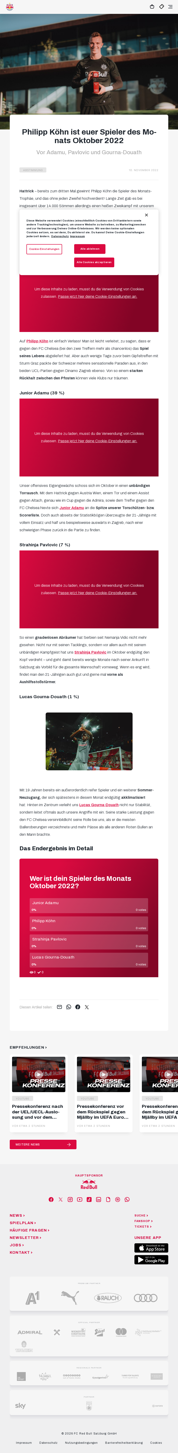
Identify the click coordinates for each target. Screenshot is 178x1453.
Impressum (77, 236)
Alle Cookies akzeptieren (94, 262)
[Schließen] (146, 215)
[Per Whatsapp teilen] (68, 1007)
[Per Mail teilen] (59, 1007)
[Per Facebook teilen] (77, 1007)
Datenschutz (60, 236)
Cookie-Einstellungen (44, 249)
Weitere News (28, 1144)
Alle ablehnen (89, 248)
